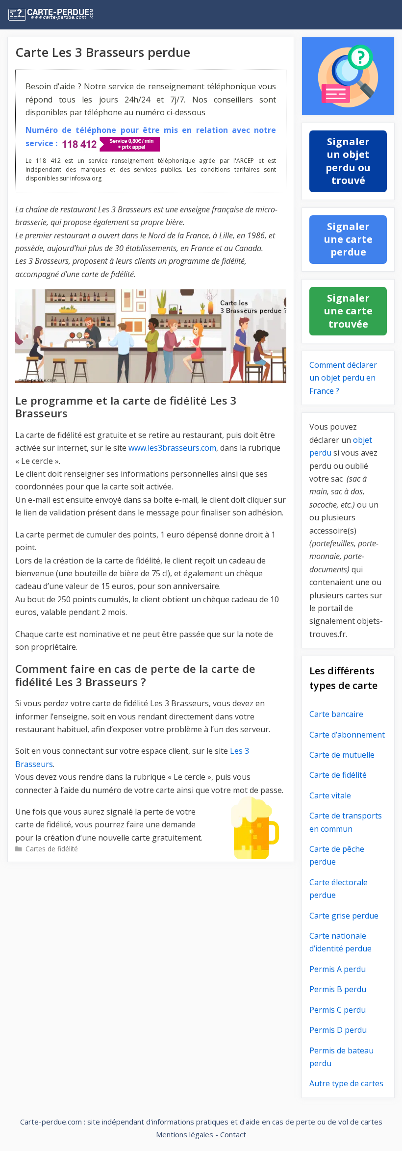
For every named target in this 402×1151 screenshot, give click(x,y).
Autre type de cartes (346, 1083)
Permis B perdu (337, 989)
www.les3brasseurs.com (172, 447)
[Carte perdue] (71, 14)
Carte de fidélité (338, 774)
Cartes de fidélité (51, 848)
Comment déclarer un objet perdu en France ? (343, 377)
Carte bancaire (336, 714)
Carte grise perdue (343, 915)
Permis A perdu (337, 969)
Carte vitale (330, 795)
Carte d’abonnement (347, 734)
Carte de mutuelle (342, 754)
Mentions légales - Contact (201, 1134)
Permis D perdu (338, 1029)
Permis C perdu (337, 1009)
